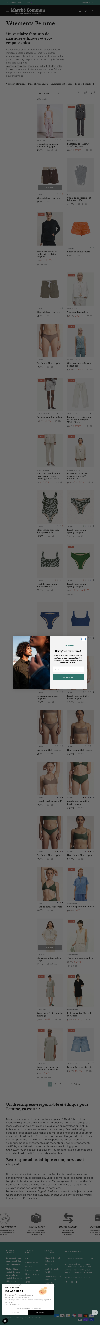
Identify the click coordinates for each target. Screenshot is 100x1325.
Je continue (68, 677)
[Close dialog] (83, 639)
